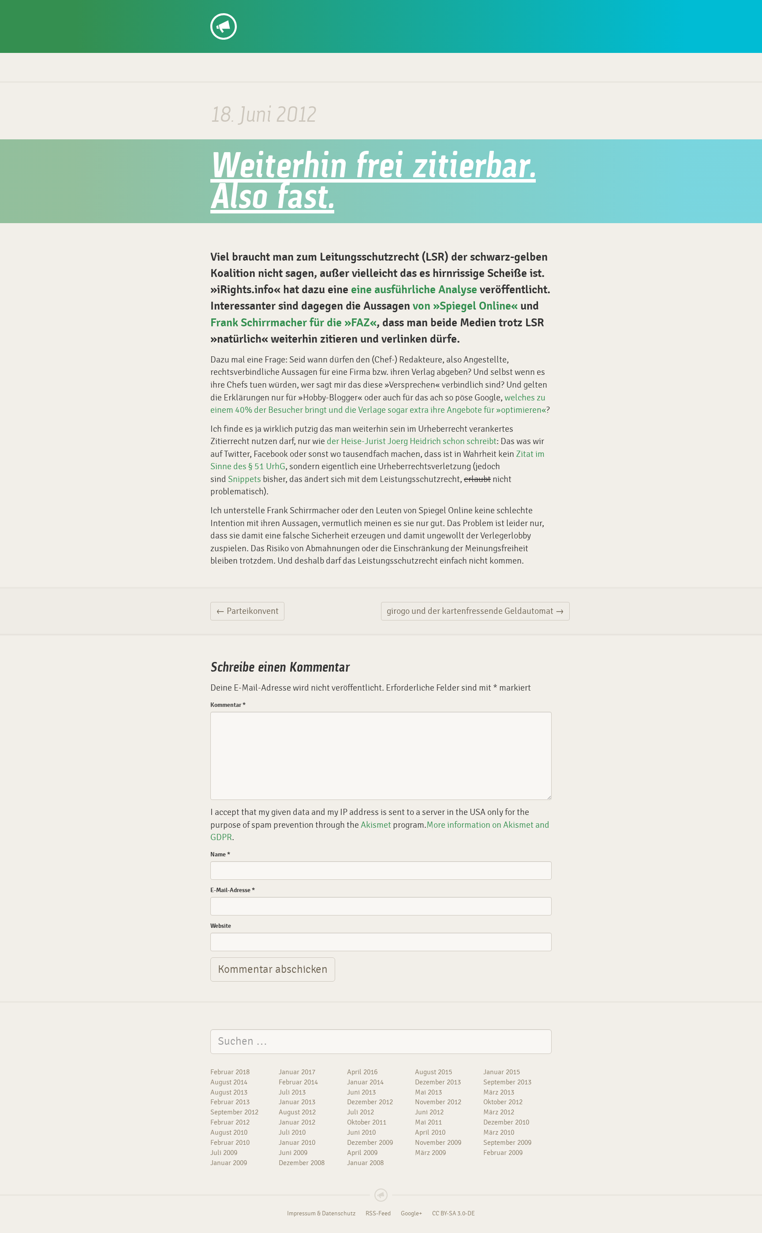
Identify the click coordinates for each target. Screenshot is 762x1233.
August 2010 (228, 1132)
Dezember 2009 (370, 1143)
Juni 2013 (361, 1092)
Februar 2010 (230, 1143)
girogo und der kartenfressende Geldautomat (475, 611)
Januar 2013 (297, 1102)
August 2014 (228, 1082)
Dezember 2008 (302, 1163)
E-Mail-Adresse (232, 890)
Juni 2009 (293, 1153)
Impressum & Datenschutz (321, 1213)
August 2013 (228, 1092)
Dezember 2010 (506, 1122)
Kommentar (228, 705)
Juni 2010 (361, 1132)
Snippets (244, 479)
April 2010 (430, 1132)
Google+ (411, 1213)
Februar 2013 (230, 1102)
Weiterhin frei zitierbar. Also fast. (373, 183)
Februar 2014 (298, 1082)
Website (220, 926)
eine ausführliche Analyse (414, 290)
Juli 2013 (292, 1092)
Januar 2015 (501, 1072)
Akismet (376, 825)
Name (220, 854)
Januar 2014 (365, 1082)
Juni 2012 (429, 1112)
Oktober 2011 (366, 1122)
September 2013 (507, 1082)
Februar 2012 (230, 1122)
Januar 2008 (365, 1163)
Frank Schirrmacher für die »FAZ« (293, 323)
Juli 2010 (292, 1132)
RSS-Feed (378, 1213)
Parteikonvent (247, 611)
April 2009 (362, 1153)
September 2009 (507, 1143)
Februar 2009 (503, 1153)
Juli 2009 (223, 1153)
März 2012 (498, 1112)
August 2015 (433, 1072)
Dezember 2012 (370, 1102)
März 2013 (498, 1092)
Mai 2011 (428, 1122)
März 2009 (430, 1153)
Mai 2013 (428, 1092)
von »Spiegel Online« (465, 306)
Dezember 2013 (438, 1082)
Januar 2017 (297, 1072)
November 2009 (438, 1143)
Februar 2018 (230, 1072)
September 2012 (234, 1112)
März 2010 (498, 1132)
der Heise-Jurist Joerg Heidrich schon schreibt (412, 441)
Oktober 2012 (503, 1102)
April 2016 (362, 1072)
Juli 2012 (360, 1112)
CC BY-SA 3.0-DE (453, 1213)
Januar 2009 (228, 1163)
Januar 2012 (297, 1122)
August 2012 (297, 1112)
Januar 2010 (297, 1143)
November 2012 (438, 1102)
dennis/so (243, 10)
